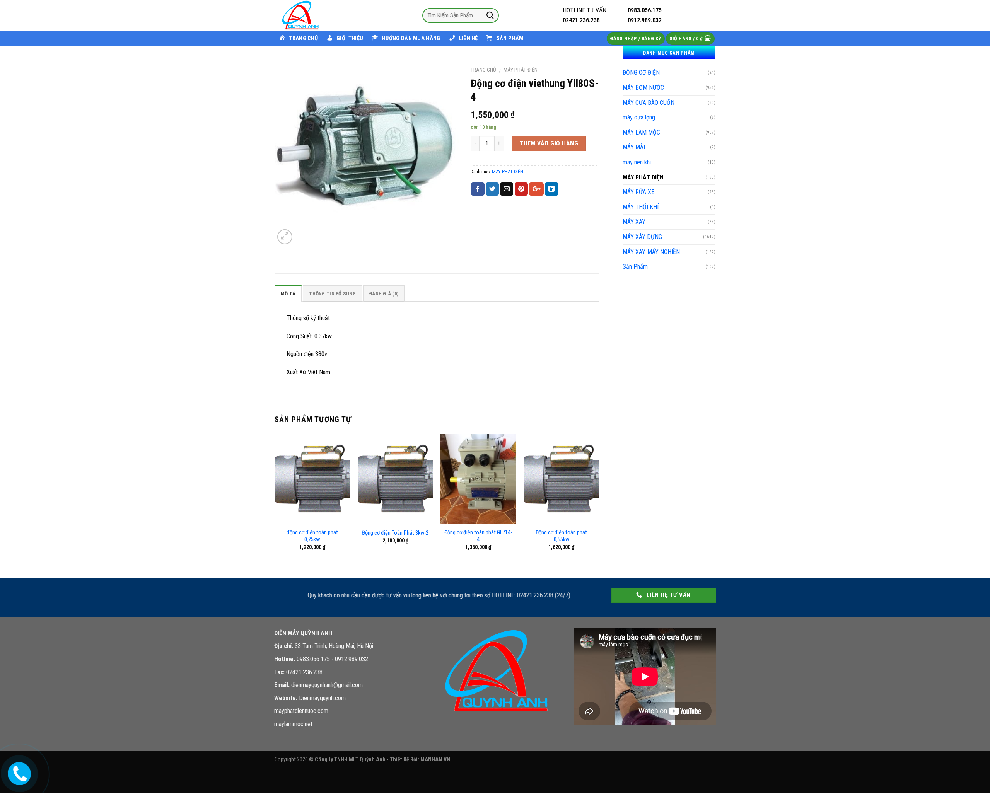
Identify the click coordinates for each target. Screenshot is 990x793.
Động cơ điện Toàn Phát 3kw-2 (395, 533)
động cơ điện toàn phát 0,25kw (312, 536)
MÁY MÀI (634, 147)
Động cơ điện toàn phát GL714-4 (478, 536)
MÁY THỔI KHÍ (641, 207)
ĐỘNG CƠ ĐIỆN (641, 72)
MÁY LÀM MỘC (641, 132)
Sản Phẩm (635, 266)
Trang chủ (483, 70)
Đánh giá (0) (383, 294)
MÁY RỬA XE (638, 192)
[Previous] (275, 499)
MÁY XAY (634, 221)
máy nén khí (637, 162)
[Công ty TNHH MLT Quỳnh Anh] (313, 15)
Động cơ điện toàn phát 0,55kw (561, 536)
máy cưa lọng (639, 117)
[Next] (598, 499)
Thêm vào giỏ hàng (548, 143)
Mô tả (288, 294)
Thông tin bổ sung (332, 294)
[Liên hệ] (18, 772)
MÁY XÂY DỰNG (642, 236)
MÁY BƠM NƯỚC (643, 87)
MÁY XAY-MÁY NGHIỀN (651, 252)
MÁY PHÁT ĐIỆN (643, 177)
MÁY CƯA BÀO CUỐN (648, 102)
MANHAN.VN (435, 759)
